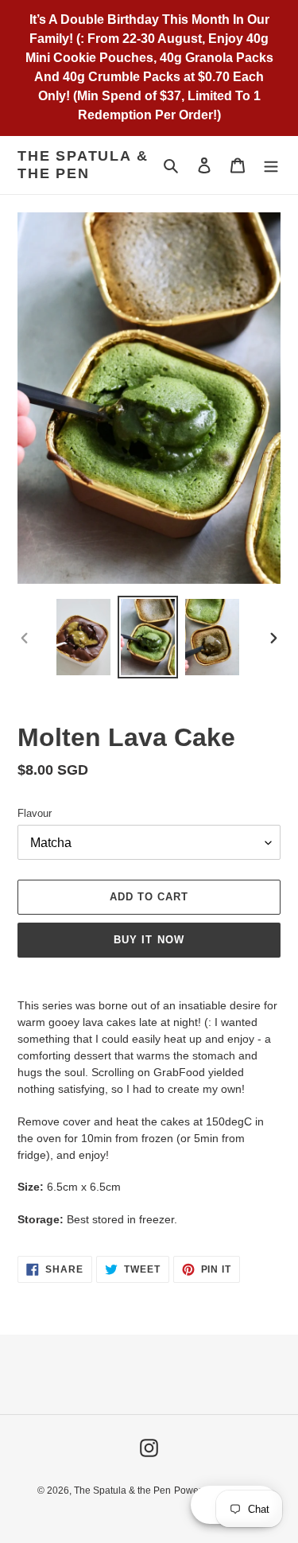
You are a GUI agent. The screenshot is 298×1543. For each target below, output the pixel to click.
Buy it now (149, 940)
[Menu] (271, 165)
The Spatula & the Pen (82, 164)
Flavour (34, 813)
